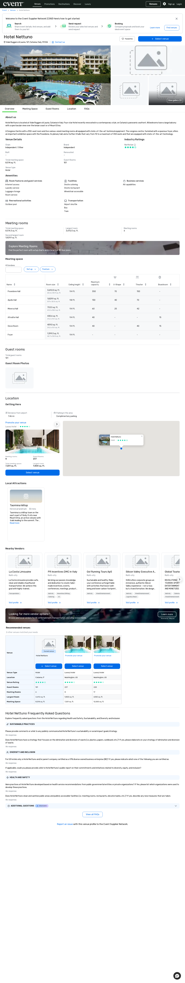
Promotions (49, 4)
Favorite (129, 39)
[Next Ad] (57, 424)
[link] (24, 561)
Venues (37, 4)
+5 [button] (59, 597)
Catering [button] (51, 597)
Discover (77, 4)
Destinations (64, 4)
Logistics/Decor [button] (131, 597)
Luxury (88, 4)
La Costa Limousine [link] (20, 571)
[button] (55, 75)
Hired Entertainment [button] (103, 593)
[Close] (176, 18)
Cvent (4, 10)
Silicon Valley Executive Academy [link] (141, 571)
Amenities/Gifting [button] (63, 593)
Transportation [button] (14, 593)
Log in (179, 4)
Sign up (171, 4)
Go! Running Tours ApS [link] (99, 571)
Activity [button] (50, 593)
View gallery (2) (175, 100)
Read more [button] (14, 523)
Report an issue (65, 824)
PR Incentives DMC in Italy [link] (62, 571)
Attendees (10, 265)
